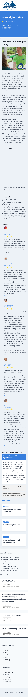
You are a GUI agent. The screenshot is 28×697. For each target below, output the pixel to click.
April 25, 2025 (7, 234)
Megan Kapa (7, 364)
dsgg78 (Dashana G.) (9, 305)
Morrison (6, 233)
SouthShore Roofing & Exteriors (14, 629)
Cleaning (8, 682)
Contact (7, 655)
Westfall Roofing (8, 581)
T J (5, 405)
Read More (8, 585)
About (6, 652)
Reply (5, 254)
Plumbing (8, 679)
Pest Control (9, 672)
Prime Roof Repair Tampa (11, 615)
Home (6, 650)
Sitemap (7, 660)
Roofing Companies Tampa (12, 586)
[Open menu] (24, 5)
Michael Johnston (8, 263)
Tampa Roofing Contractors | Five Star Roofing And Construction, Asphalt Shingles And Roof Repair (14, 598)
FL (4, 586)
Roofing (6, 506)
